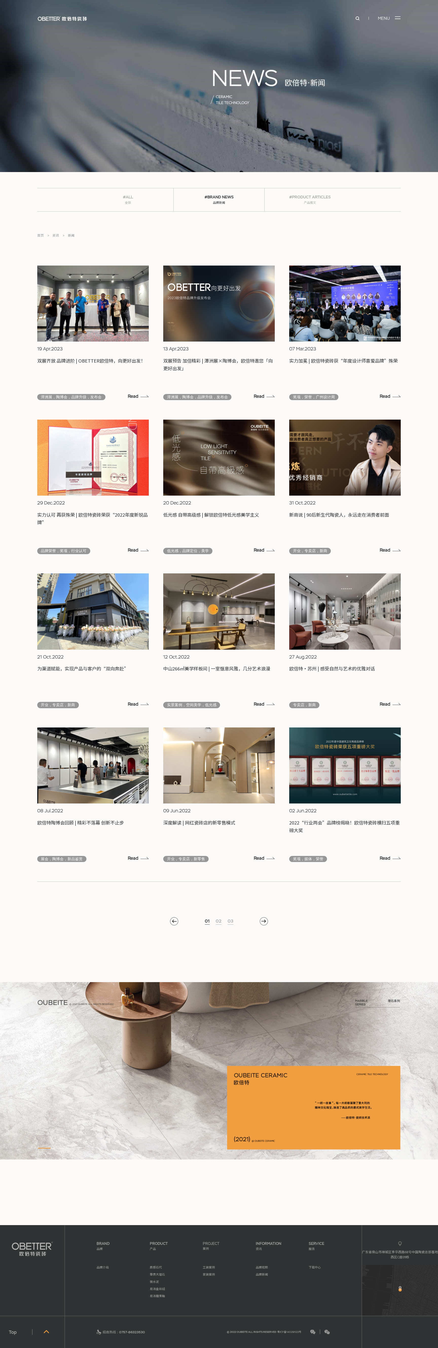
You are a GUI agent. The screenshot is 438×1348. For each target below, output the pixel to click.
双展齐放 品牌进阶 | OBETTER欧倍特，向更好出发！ (91, 360)
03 (230, 921)
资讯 (55, 235)
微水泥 (154, 1281)
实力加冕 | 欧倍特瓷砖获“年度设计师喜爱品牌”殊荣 (343, 360)
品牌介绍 (103, 1267)
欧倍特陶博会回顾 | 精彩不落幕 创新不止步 (80, 822)
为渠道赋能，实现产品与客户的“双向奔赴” (83, 668)
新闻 (71, 235)
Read (133, 396)
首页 (40, 235)
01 (207, 921)
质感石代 (156, 1267)
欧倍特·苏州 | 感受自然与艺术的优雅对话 (332, 668)
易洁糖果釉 (157, 1296)
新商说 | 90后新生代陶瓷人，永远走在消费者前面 (339, 514)
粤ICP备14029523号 (289, 1332)
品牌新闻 (262, 1274)
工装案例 (209, 1267)
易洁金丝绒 (157, 1288)
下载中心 (315, 1267)
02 (219, 921)
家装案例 (209, 1274)
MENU (384, 18)
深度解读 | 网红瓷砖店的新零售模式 (199, 822)
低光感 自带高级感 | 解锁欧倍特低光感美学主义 (211, 514)
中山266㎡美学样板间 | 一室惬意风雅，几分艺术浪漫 (216, 668)
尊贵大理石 (157, 1274)
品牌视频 (262, 1267)
